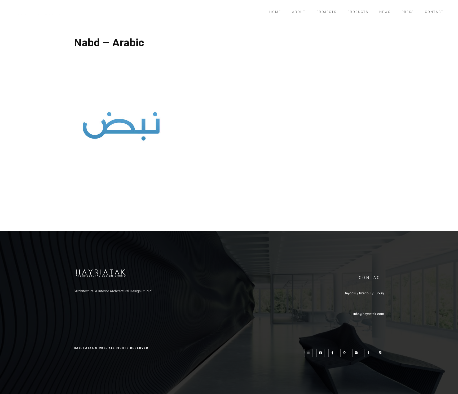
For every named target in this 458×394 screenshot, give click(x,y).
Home (275, 12)
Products (357, 12)
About (298, 12)
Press (408, 12)
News (384, 12)
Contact (434, 12)
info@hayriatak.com (368, 314)
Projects (326, 12)
